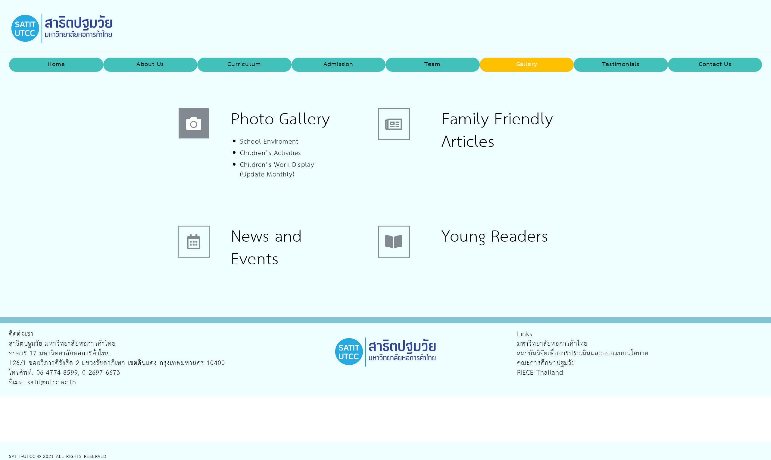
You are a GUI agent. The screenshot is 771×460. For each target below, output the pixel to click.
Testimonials (620, 64)
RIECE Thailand (540, 373)
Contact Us (715, 64)
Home (56, 64)
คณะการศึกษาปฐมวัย (546, 363)
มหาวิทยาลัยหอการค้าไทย (552, 344)
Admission (338, 64)
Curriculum (244, 64)
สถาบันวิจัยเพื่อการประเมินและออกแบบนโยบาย (583, 353)
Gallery (526, 64)
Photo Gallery (280, 119)
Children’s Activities (270, 153)
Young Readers (495, 237)
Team (432, 64)
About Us (150, 64)
